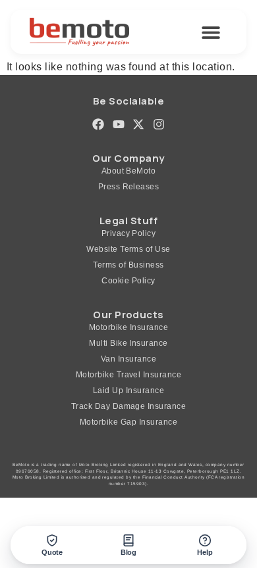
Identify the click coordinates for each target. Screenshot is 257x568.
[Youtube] (118, 124)
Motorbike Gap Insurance (128, 422)
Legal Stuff (128, 220)
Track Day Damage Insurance (128, 406)
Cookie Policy (128, 280)
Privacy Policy (128, 233)
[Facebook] (98, 124)
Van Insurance (128, 359)
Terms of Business (128, 265)
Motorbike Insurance (128, 327)
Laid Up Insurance (128, 390)
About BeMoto (128, 171)
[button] (211, 32)
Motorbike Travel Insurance (128, 374)
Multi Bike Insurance (128, 343)
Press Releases (128, 186)
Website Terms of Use (128, 249)
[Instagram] (158, 124)
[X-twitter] (138, 124)
